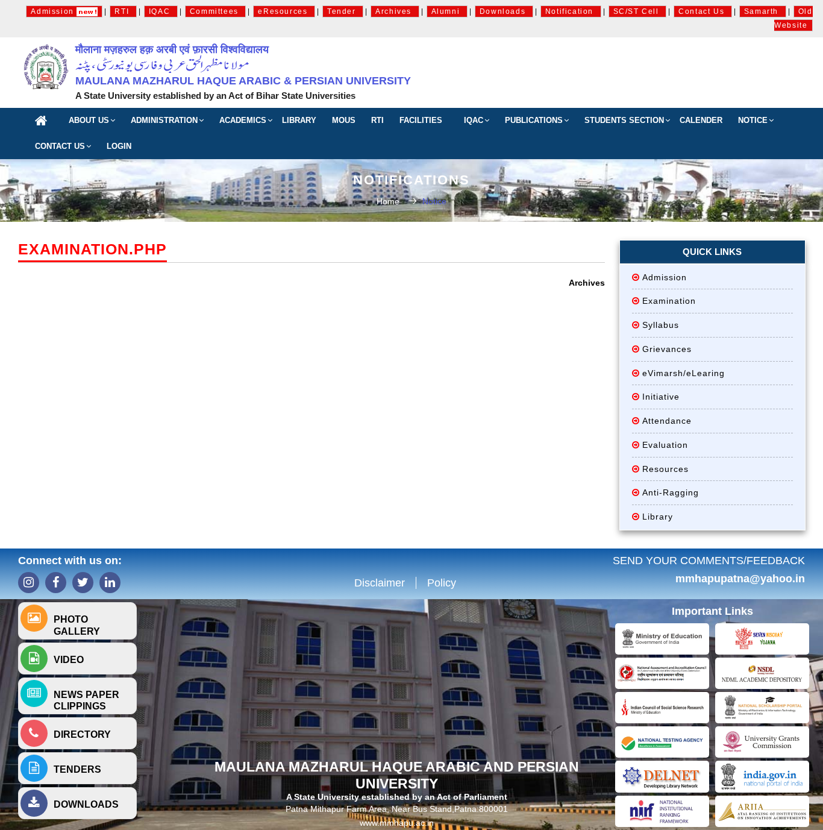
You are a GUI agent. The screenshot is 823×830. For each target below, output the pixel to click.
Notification (570, 11)
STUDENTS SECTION (624, 120)
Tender (342, 11)
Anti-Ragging (670, 492)
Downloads (504, 11)
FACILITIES (420, 120)
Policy (441, 583)
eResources (284, 11)
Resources (665, 469)
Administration (164, 120)
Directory (82, 734)
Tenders (77, 769)
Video (69, 660)
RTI (122, 11)
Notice (753, 120)
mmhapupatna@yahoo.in (740, 579)
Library (299, 120)
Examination (669, 301)
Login (119, 146)
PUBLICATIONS (534, 120)
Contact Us (702, 11)
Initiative (661, 396)
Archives (394, 11)
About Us (89, 120)
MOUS (343, 120)
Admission (54, 11)
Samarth (762, 11)
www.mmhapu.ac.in (397, 823)
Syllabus (660, 325)
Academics (242, 120)
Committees (216, 11)
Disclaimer (379, 583)
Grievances (667, 349)
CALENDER (701, 120)
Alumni (447, 11)
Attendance (667, 421)
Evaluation (665, 445)
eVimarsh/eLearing (683, 373)
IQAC (161, 11)
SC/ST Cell (637, 11)
